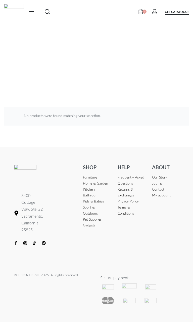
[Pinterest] (44, 243)
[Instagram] (25, 243)
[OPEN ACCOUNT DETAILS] (154, 11)
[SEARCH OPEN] (47, 11)
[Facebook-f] (16, 243)
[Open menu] (31, 12)
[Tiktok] (34, 243)
